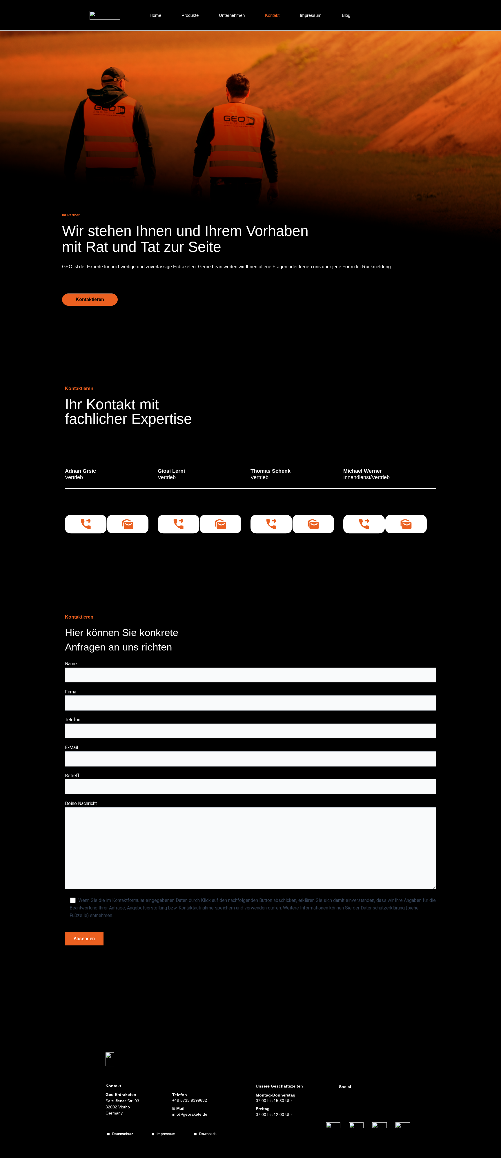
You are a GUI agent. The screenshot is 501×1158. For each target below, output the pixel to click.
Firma (70, 692)
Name (71, 663)
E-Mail (71, 747)
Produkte (190, 15)
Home (155, 15)
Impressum (311, 15)
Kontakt (272, 15)
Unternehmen (232, 15)
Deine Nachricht (81, 803)
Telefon (72, 719)
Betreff (72, 775)
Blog (346, 15)
